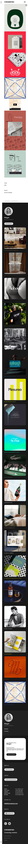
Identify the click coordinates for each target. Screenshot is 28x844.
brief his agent (11, 754)
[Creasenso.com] (9, 2)
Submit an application (11, 779)
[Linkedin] (9, 823)
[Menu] (25, 2)
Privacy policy (7, 838)
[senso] (1, 2)
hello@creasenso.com (11, 803)
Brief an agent (9, 769)
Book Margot (9, 223)
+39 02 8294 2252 (19, 794)
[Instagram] (5, 823)
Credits (5, 840)
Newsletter (10, 813)
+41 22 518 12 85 (19, 791)
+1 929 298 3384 (19, 790)
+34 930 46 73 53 (19, 793)
